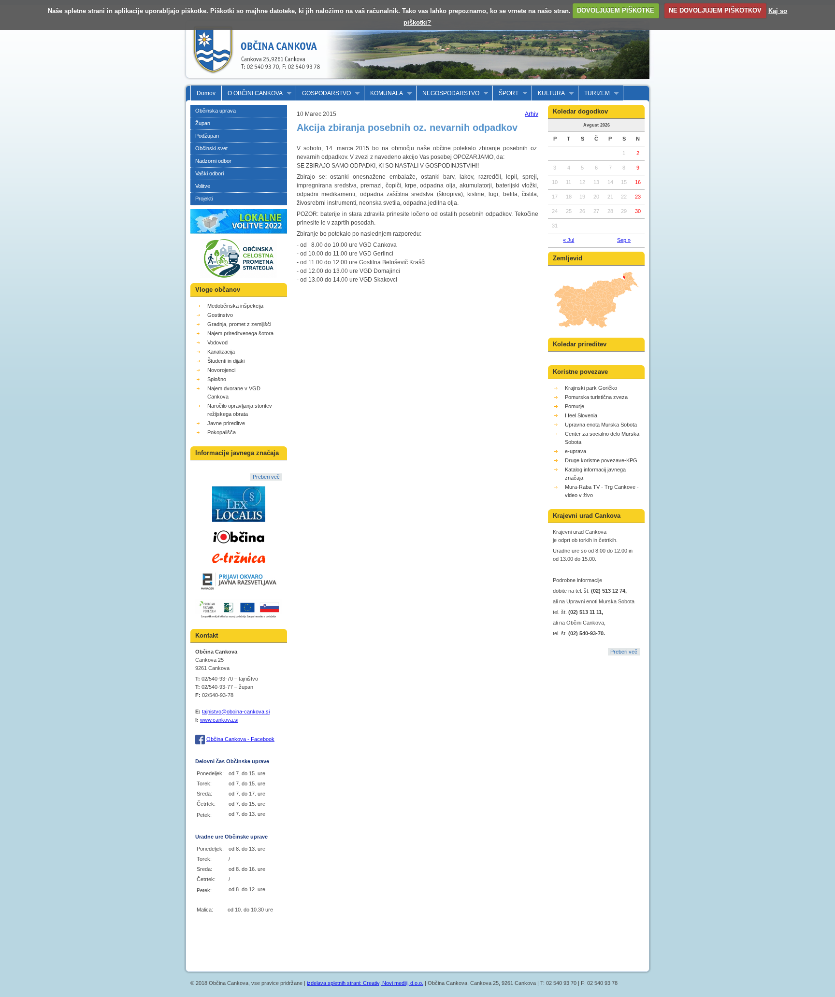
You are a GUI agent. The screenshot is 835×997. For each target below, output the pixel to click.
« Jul (568, 240)
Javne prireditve (226, 423)
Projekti (204, 198)
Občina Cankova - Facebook (240, 739)
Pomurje (574, 406)
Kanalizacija (221, 352)
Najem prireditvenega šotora (240, 333)
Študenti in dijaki (226, 361)
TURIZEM (594, 93)
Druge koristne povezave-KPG (601, 460)
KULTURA (548, 93)
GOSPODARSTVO (323, 93)
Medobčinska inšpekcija (235, 306)
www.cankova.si (219, 720)
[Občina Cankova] (253, 81)
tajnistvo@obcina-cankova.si (236, 711)
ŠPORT (505, 93)
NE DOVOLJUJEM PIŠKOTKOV (715, 10)
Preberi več (266, 477)
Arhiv (531, 114)
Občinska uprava (215, 111)
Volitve (202, 186)
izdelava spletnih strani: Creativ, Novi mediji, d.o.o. (365, 983)
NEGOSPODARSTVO (448, 93)
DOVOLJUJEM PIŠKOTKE (615, 10)
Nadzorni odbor (213, 161)
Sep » (624, 240)
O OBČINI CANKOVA (252, 93)
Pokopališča (221, 432)
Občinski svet (211, 148)
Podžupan (207, 136)
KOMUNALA (383, 93)
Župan (202, 123)
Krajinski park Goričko (591, 388)
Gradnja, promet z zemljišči (239, 324)
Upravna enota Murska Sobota (601, 424)
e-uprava (575, 451)
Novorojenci (221, 370)
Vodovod (217, 342)
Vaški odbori (209, 173)
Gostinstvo (220, 315)
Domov (206, 93)
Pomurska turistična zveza (596, 397)
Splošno (216, 379)
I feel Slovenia (581, 415)
